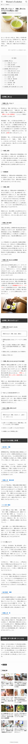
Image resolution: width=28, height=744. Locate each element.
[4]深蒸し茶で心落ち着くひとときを (13, 86)
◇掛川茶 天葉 (10, 77)
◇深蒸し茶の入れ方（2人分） (14, 70)
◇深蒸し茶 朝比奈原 (12, 78)
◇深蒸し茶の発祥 (11, 64)
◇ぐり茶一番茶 (10, 80)
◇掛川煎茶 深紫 (11, 82)
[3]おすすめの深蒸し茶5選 (11, 75)
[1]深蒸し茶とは (8, 60)
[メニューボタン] (1, 1)
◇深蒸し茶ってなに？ (12, 62)
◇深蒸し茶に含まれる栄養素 (13, 66)
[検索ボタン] (26, 1)
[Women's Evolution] (14, 1)
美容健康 (4, 13)
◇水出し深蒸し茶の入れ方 (13, 72)
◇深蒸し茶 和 (10, 84)
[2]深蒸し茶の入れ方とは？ (11, 68)
